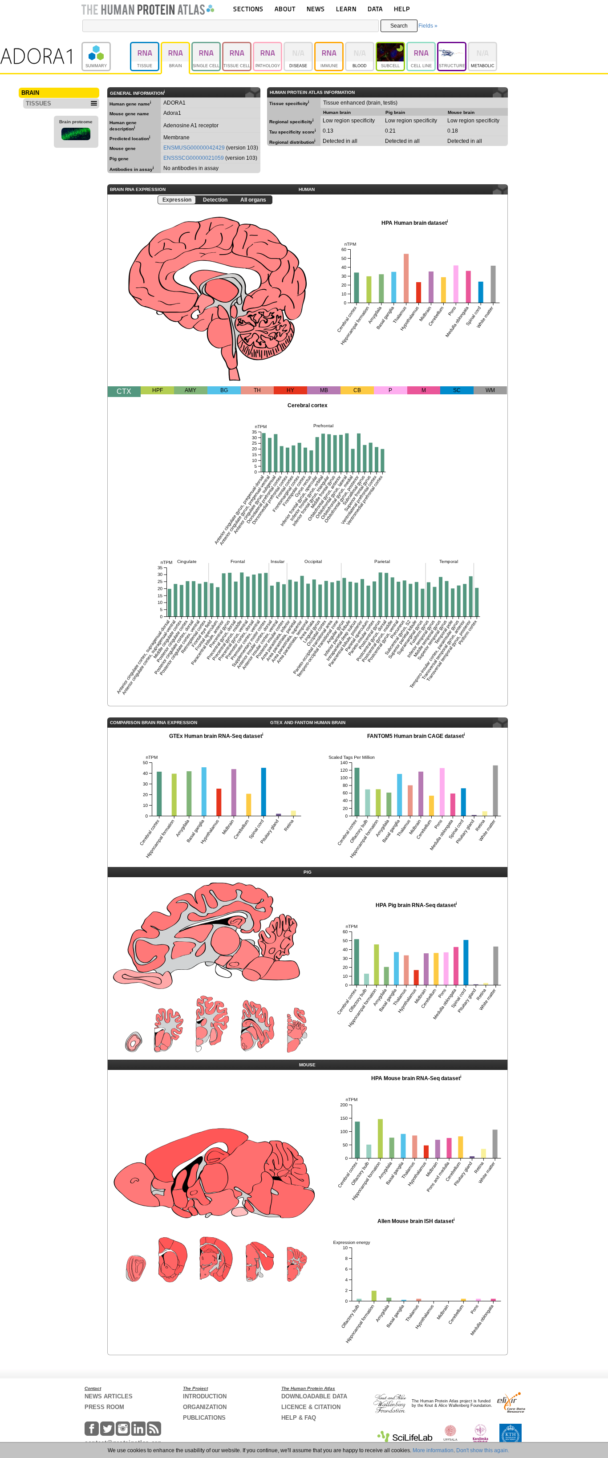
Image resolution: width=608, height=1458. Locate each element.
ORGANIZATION (205, 1407)
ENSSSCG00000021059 (193, 158)
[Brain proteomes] (76, 135)
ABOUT (285, 8)
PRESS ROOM (104, 1407)
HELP (402, 8)
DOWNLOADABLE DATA (314, 1396)
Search (399, 26)
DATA (375, 8)
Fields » (428, 26)
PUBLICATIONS (204, 1417)
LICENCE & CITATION (310, 1407)
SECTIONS (248, 8)
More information (433, 1450)
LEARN (346, 8)
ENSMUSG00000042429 (194, 148)
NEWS (316, 8)
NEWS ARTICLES (109, 1396)
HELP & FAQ (298, 1417)
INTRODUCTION (205, 1396)
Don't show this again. (482, 1450)
